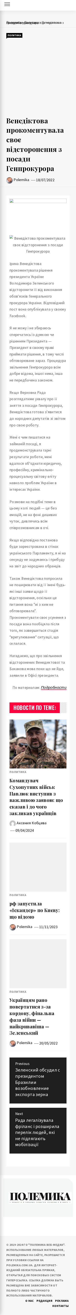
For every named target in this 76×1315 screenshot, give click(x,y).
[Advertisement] (38, 77)
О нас (29, 1301)
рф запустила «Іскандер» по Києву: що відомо (35, 910)
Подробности (53, 687)
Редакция (44, 1301)
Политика (14, 35)
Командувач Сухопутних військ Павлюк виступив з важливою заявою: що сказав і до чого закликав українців (36, 796)
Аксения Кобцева (31, 822)
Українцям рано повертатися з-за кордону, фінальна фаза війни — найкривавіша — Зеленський (32, 1016)
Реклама (62, 1301)
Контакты (60, 1306)
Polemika (21, 179)
